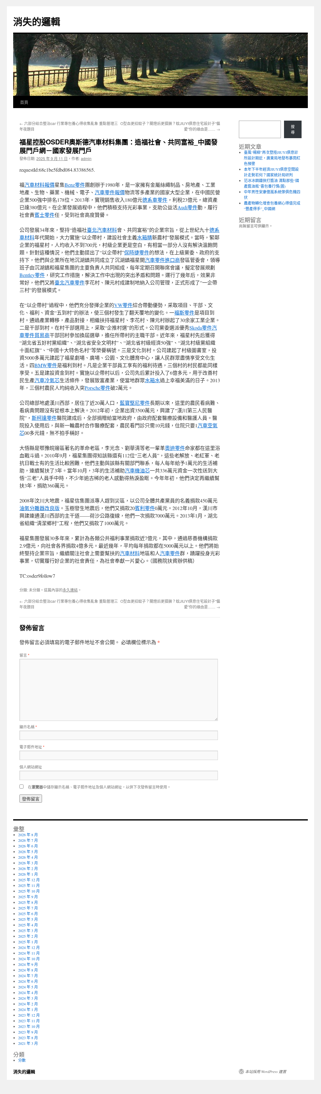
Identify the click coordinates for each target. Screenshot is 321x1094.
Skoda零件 (200, 327)
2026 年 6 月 (28, 845)
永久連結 (70, 589)
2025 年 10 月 (29, 890)
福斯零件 (184, 312)
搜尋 (293, 129)
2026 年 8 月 (28, 834)
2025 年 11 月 (29, 885)
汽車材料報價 (39, 184)
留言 (24, 655)
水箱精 (144, 237)
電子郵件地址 (32, 746)
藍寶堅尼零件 (135, 402)
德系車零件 (154, 199)
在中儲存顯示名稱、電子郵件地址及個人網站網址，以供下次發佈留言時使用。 (99, 786)
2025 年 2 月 (28, 936)
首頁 (24, 102)
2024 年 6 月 (28, 981)
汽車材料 (130, 553)
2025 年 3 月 (28, 930)
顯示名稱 (28, 726)
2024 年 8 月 (28, 969)
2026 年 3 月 (28, 862)
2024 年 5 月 (28, 986)
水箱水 (152, 380)
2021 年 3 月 (28, 1043)
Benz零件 (75, 184)
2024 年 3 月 (28, 998)
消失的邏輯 (36, 21)
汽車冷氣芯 (47, 380)
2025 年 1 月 (28, 941)
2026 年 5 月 (28, 851)
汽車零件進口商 (162, 260)
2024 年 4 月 (28, 992)
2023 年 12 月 (29, 1015)
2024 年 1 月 (28, 1009)
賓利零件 (145, 508)
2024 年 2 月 (28, 1003)
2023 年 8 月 (28, 1037)
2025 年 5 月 (28, 919)
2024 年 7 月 (28, 975)
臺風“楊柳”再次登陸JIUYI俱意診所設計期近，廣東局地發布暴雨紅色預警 (272, 158)
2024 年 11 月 (29, 953)
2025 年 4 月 (28, 924)
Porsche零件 (97, 387)
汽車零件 (170, 553)
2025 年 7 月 (28, 907)
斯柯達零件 (44, 417)
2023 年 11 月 (29, 1020)
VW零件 (123, 305)
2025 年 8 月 (28, 902)
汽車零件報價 (110, 192)
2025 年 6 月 (28, 913)
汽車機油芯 (137, 470)
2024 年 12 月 (29, 947)
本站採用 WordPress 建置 (265, 1071)
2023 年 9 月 (28, 1031)
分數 (22, 1060)
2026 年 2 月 (28, 868)
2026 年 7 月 (28, 840)
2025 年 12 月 (29, 879)
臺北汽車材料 (102, 230)
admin (86, 158)
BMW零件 (45, 365)
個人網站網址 (30, 766)
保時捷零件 (136, 252)
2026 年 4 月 (28, 857)
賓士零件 (44, 214)
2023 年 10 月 (29, 1026)
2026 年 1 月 (28, 874)
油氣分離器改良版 (39, 508)
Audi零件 (187, 207)
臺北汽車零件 (70, 282)
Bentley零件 (32, 275)
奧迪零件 (175, 448)
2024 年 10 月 (29, 958)
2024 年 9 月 (28, 964)
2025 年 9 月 (28, 896)
